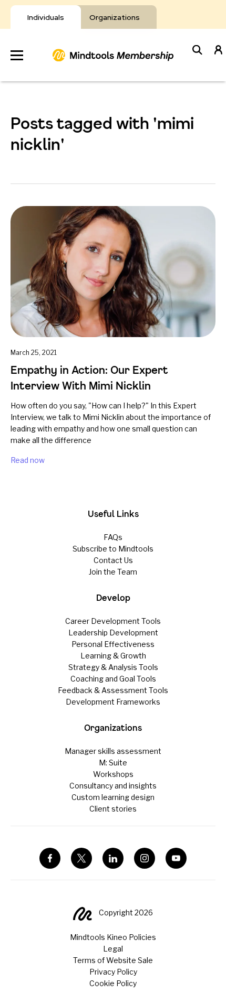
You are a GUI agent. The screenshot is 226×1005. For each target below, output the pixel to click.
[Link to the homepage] (113, 55)
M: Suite (113, 762)
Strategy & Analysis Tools (113, 667)
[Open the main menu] (17, 55)
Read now (28, 460)
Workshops (113, 774)
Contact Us (113, 560)
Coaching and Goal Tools (113, 678)
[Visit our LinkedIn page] (113, 858)
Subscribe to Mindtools (113, 548)
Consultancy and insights (113, 785)
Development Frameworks (113, 701)
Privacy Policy (113, 971)
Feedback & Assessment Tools (113, 690)
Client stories (113, 808)
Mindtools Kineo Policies (113, 937)
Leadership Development (113, 632)
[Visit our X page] (81, 858)
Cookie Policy (113, 983)
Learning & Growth (113, 655)
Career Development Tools (113, 621)
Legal (113, 948)
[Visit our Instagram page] (144, 858)
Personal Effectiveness (113, 644)
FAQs (113, 537)
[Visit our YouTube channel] (176, 858)
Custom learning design (113, 797)
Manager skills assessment (113, 751)
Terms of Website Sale (113, 960)
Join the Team (113, 571)
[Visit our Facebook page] (49, 858)
